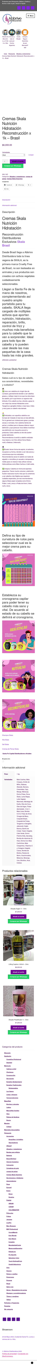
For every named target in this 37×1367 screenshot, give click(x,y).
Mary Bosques (11, 1226)
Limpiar (31, 155)
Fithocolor (9, 1213)
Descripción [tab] (6, 200)
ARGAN (11, 1203)
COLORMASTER (14, 1210)
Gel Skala (5, 744)
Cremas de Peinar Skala (10, 749)
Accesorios (10, 1136)
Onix (7, 1268)
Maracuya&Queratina (15, 1248)
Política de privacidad (9, 1354)
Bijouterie (7, 1053)
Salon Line (9, 1287)
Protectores (10, 1277)
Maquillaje (7, 1101)
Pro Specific (12, 1255)
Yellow (8, 1300)
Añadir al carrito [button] (18, 916)
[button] (5, 36)
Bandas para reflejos (13, 1152)
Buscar (18, 1364)
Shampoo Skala (7, 735)
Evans (8, 1191)
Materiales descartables (12, 1130)
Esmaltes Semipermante (14, 1082)
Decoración (10, 1079)
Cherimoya (9, 1072)
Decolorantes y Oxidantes (14, 1178)
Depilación (7, 1056)
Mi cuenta (6, 1364)
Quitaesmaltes (13, 1088)
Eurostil (8, 1187)
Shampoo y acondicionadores (16, 1293)
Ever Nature (12, 1239)
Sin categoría (8, 1309)
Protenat (9, 1280)
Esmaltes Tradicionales (13, 1085)
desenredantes (11, 1181)
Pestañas (7, 1306)
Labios (8, 1107)
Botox (11, 1194)
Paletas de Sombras (12, 1117)
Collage (8, 1127)
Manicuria (7, 1066)
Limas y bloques (11, 1095)
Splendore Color (14, 1258)
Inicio (5, 54)
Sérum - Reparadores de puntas (16, 1290)
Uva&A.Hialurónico (15, 1264)
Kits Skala (5, 740)
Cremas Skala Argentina (14, 179)
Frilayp (8, 1216)
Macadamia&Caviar (15, 1245)
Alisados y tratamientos (23, 54)
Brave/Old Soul (11, 1159)
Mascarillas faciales (12, 1111)
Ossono (9, 1271)
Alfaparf (9, 1146)
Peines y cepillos (11, 1274)
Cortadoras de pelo (12, 1168)
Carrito (28, 1362)
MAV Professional (12, 1229)
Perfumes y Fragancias (11, 1303)
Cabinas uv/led (11, 1069)
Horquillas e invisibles (16, 1139)
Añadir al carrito (18, 161)
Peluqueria (11, 54)
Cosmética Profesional (13, 1059)
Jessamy (9, 1219)
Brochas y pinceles (12, 1104)
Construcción (10, 1075)
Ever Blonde (13, 1235)
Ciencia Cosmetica (12, 1162)
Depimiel (9, 1063)
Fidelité (8, 1200)
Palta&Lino (12, 1252)
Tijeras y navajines (12, 1296)
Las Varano (10, 1091)
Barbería (9, 1155)
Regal (8, 1284)
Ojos (7, 1114)
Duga (8, 1184)
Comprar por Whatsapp (12, 166)
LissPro (8, 1223)
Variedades (6, 152)
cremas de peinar (12, 1171)
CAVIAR (11, 1207)
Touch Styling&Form (15, 1261)
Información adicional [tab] (9, 205)
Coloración (10, 1165)
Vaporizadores (13, 1143)
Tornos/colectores (12, 1098)
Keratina (11, 1197)
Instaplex (12, 1242)
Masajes (7, 1123)
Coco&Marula (13, 1232)
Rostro (8, 1120)
